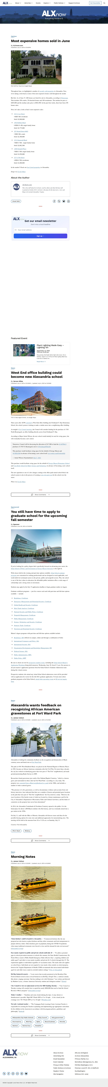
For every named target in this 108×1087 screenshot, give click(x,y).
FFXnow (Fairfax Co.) (82, 1059)
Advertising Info (58, 1056)
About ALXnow (58, 1053)
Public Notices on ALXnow (62, 1068)
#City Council (42, 1017)
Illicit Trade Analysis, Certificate (24, 608)
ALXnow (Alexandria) (82, 1056)
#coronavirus (16, 1021)
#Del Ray (29, 1021)
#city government (57, 1017)
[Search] (104, 3)
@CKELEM (16, 453)
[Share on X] (59, 201)
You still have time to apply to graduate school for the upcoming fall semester (39, 516)
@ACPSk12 (62, 444)
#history (27, 831)
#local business (50, 1021)
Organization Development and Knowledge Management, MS (33, 648)
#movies (62, 1021)
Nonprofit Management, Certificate (24, 615)
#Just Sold (16, 201)
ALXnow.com (18, 45)
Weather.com (46, 1000)
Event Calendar (58, 1062)
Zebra (64, 981)
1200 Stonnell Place (20, 149)
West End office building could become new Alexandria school (37, 375)
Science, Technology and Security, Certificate (28, 622)
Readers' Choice (58, 1071)
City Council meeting (25, 429)
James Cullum (18, 718)
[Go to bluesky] (26, 1073)
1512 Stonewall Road (20, 140)
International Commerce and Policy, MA (26, 641)
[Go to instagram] (13, 1073)
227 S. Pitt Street (19, 158)
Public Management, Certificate (23, 619)
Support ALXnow (74, 3)
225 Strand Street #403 (21, 131)
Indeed (21, 1011)
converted (29, 423)
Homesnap (64, 98)
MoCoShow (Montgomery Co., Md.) (86, 1062)
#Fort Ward (16, 831)
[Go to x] (4, 1073)
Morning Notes (23, 857)
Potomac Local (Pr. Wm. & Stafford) (87, 1068)
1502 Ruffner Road (20, 123)
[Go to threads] (21, 1073)
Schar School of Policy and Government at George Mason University (32, 569)
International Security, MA (22, 644)
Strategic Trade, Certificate (22, 625)
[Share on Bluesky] (63, 201)
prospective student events (37, 663)
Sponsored (15, 507)
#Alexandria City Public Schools (22, 1017)
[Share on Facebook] (54, 201)
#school (15, 1025)
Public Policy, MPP (20, 658)
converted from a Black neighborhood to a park (33, 783)
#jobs (38, 1021)
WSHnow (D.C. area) (81, 1074)
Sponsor (16, 524)
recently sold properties (46, 91)
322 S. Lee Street (19, 114)
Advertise (27, 3)
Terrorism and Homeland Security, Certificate (28, 629)
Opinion (14, 36)
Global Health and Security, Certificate (26, 605)
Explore (46, 3)
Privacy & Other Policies (61, 1065)
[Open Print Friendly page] (68, 201)
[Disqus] (40, 270)
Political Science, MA (21, 651)
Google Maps (21, 172)
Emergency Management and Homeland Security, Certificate (32, 601)
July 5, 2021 (37, 458)
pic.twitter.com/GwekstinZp (56, 453)
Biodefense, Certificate (21, 598)
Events (38, 3)
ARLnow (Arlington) (81, 1053)
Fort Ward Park (36, 762)
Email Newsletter (59, 1059)
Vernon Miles (18, 381)
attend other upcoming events (44, 679)
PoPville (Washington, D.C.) (84, 1065)
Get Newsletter (95, 3)
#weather (38, 1025)
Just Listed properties (33, 167)
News (13, 368)
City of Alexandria (55, 970)
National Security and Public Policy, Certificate (28, 612)
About (17, 3)
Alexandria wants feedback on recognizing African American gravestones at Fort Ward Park (36, 709)
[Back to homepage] (7, 3)
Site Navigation (58, 1074)
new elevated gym (46, 475)
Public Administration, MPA (22, 655)
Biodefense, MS (19, 638)
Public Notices (58, 3)
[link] (59, 463)
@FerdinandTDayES (44, 447)
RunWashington (80, 1071)
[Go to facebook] (8, 1073)
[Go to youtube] (17, 1073)
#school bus (26, 1025)
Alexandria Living (17, 948)
